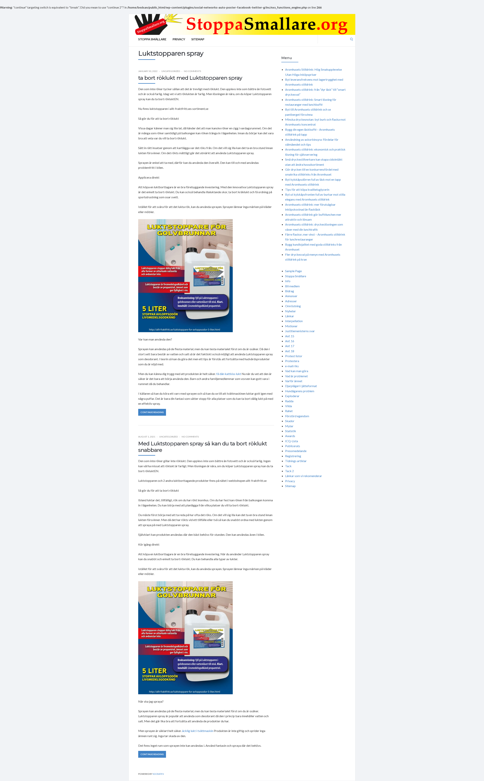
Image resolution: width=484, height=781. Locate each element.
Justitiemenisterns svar (300, 331)
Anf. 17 (289, 346)
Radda (289, 401)
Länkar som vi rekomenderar (303, 476)
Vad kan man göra (296, 371)
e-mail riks (292, 366)
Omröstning (293, 306)
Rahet (289, 411)
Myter (289, 426)
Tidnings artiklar (296, 461)
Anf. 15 (289, 336)
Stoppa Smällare (152, 39)
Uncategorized (170, 71)
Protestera (292, 361)
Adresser (291, 301)
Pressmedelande (295, 451)
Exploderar (292, 396)
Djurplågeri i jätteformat (301, 386)
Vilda (288, 406)
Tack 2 (289, 471)
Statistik (290, 431)
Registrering (293, 456)
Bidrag (289, 291)
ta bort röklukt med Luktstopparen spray (190, 78)
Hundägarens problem (299, 391)
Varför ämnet (293, 381)
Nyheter (290, 311)
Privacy (179, 39)
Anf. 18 (289, 351)
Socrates (158, 773)
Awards (290, 436)
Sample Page (293, 271)
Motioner (291, 326)
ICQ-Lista (291, 441)
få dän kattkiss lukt (228, 374)
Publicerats (292, 446)
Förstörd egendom (297, 416)
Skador (289, 421)
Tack (288, 466)
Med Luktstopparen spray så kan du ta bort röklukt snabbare (202, 446)
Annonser (291, 296)
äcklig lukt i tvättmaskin (197, 731)
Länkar (289, 316)
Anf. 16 (289, 341)
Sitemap (197, 39)
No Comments (192, 71)
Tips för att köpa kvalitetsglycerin (307, 189)
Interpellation (294, 321)
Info (287, 281)
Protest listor (293, 356)
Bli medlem (292, 286)
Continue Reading (152, 412)
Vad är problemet (296, 376)
